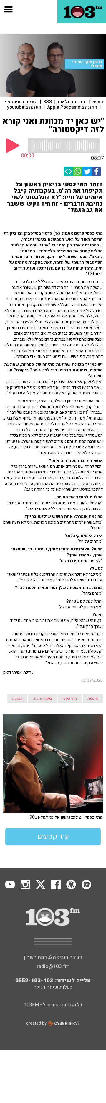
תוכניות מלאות (72, 102)
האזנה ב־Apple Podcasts (72, 107)
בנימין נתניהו (42, 698)
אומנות (92, 698)
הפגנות (17, 698)
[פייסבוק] (96, 171)
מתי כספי (69, 698)
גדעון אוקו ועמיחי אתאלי (87, 64)
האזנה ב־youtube (24, 107)
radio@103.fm (53, 966)
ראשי (97, 102)
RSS (47, 102)
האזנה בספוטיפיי (21, 102)
